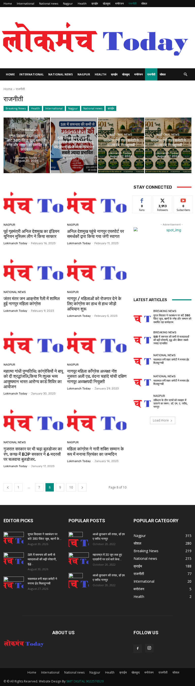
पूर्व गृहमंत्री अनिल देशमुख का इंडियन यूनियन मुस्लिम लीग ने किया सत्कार (31, 234)
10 (71, 487)
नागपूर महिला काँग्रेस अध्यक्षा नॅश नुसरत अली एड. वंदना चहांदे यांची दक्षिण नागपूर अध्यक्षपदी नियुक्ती (96, 376)
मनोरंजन (119, 3)
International (25, 3)
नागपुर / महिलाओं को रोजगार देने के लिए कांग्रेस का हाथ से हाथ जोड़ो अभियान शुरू (94, 304)
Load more (161, 420)
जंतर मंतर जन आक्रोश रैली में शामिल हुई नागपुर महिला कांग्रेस (32, 301)
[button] (185, 74)
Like (142, 199)
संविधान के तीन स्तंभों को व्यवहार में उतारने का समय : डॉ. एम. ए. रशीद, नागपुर (170, 404)
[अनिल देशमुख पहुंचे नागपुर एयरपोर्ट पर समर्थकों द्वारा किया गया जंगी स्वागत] (97, 201)
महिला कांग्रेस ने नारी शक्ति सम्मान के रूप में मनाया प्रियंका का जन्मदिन (95, 451)
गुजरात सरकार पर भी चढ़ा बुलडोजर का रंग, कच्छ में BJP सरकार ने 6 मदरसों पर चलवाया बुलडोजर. (33, 454)
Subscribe (183, 199)
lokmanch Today (15, 243)
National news (48, 3)
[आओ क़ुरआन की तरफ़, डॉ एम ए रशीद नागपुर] (79, 541)
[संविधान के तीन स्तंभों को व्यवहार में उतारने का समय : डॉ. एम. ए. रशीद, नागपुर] (142, 401)
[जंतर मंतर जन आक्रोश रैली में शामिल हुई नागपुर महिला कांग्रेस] (33, 268)
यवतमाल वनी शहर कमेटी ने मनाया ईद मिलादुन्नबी (171, 361)
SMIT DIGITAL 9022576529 (85, 681)
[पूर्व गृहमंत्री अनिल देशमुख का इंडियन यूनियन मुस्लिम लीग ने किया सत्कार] (33, 201)
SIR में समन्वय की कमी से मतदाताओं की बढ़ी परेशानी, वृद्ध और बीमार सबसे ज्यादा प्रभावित (171, 340)
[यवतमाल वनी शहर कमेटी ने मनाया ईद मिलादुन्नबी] (121, 145)
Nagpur (68, 3)
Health (82, 3)
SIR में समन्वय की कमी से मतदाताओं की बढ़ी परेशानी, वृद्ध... (42, 559)
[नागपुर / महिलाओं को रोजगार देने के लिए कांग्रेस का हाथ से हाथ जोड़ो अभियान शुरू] (97, 268)
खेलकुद (106, 3)
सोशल (144, 3)
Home (8, 3)
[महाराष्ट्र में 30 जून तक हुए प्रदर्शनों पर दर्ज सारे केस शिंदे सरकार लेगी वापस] (79, 559)
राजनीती (132, 3)
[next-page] (82, 487)
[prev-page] (8, 487)
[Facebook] (138, 649)
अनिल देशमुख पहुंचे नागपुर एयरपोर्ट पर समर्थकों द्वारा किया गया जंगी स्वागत (95, 234)
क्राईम (94, 3)
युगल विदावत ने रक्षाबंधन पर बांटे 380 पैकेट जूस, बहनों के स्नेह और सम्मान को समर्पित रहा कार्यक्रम (172, 319)
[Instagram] (149, 648)
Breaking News (16, 108)
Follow (163, 199)
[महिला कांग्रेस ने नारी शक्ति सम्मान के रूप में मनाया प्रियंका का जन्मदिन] (97, 419)
